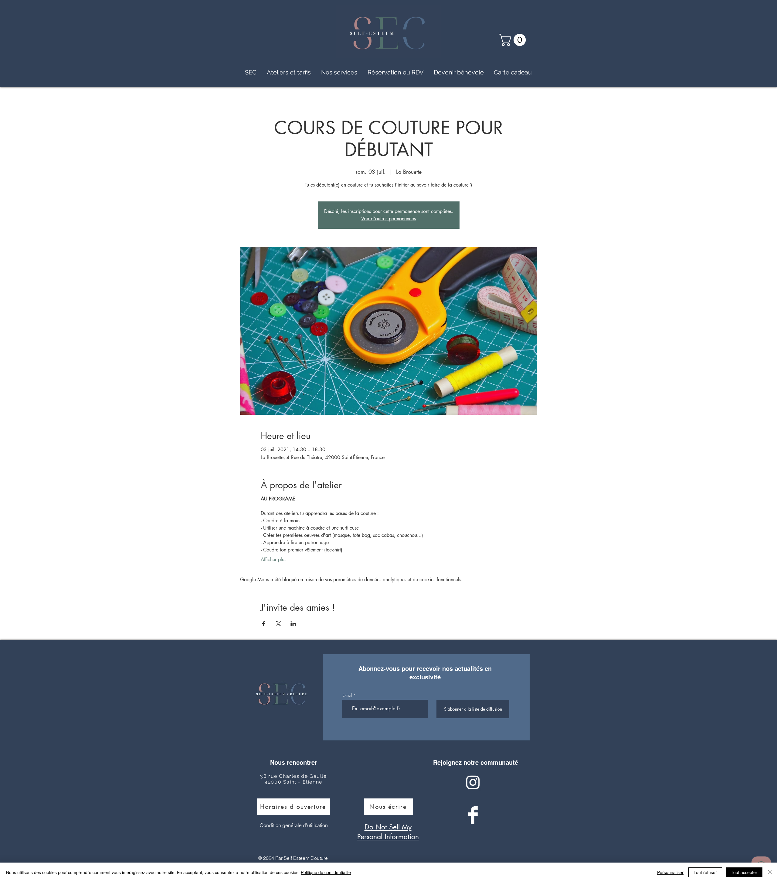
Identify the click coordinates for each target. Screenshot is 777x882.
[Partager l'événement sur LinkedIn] (293, 623)
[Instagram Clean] (473, 782)
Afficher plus (273, 559)
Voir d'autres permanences (388, 218)
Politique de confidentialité (326, 872)
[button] (514, 40)
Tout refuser (705, 872)
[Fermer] (769, 872)
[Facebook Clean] (473, 815)
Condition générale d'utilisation (294, 825)
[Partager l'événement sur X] (278, 623)
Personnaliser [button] (670, 872)
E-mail (347, 695)
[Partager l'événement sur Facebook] (263, 623)
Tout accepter (744, 872)
